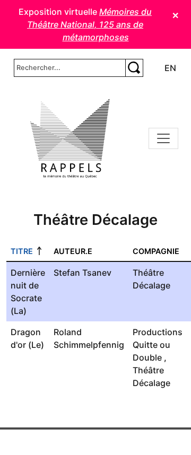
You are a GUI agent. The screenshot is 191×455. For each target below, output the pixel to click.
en (170, 68)
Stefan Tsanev (82, 272)
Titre (22, 251)
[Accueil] (70, 138)
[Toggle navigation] (163, 138)
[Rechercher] (134, 68)
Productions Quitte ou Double (158, 345)
